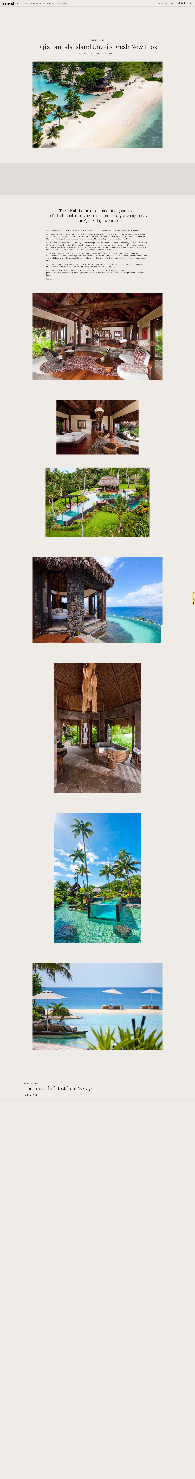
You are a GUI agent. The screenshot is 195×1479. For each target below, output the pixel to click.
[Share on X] (193, 599)
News (19, 3)
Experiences (50, 3)
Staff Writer (90, 53)
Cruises (64, 3)
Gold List (161, 3)
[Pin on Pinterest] (193, 603)
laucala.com (51, 279)
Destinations (27, 3)
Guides (58, 3)
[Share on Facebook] (193, 593)
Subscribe (169, 3)
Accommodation (38, 3)
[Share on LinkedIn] (193, 596)
